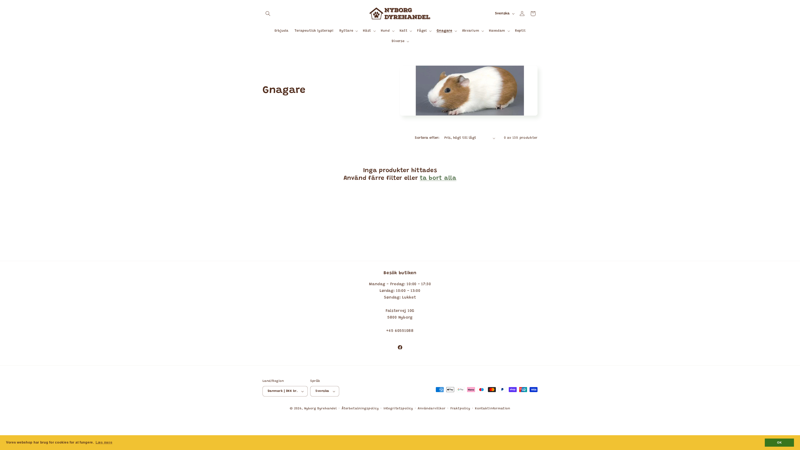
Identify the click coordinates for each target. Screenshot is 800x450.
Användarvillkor (432, 408)
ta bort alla (438, 178)
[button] (268, 13)
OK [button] (779, 442)
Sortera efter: (427, 138)
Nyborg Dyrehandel (320, 408)
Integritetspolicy (398, 408)
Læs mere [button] (104, 442)
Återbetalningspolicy (360, 408)
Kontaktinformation (492, 408)
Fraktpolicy (460, 408)
